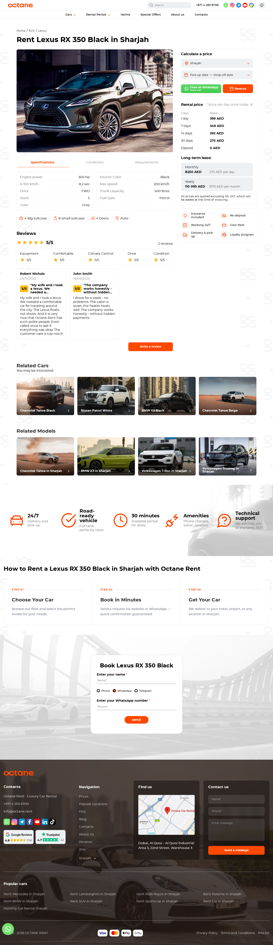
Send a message (236, 850)
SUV (32, 30)
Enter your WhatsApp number (123, 700)
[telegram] (238, 5)
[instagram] (232, 5)
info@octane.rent (18, 811)
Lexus (42, 30)
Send (136, 719)
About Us (86, 834)
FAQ (82, 811)
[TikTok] (52, 822)
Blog (82, 819)
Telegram (145, 691)
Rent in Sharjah (24, 894)
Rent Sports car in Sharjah (157, 901)
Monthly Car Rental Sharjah (25, 908)
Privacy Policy (206, 933)
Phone (105, 691)
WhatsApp (124, 691)
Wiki (82, 849)
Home (21, 30)
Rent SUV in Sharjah (86, 901)
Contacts (86, 826)
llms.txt (263, 933)
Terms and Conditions (238, 933)
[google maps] (251, 5)
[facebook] (29, 822)
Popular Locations (93, 804)
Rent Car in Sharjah (218, 901)
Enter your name (112, 674)
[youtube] (245, 5)
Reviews (85, 842)
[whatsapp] (225, 5)
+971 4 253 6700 (207, 5)
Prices (84, 796)
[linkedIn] (45, 822)
